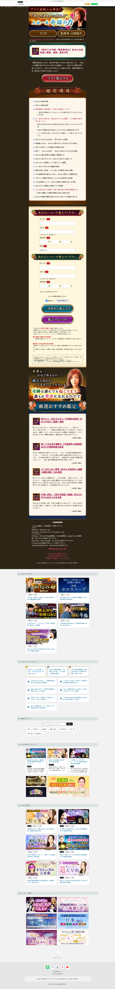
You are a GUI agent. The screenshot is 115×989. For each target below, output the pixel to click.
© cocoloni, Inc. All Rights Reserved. (57, 984)
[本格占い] (20, 4)
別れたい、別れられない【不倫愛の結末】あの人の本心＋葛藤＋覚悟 (61, 420)
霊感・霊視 (53, 729)
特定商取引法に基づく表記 (57, 549)
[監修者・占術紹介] (71, 36)
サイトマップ (64, 558)
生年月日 (43, 237)
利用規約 (57, 361)
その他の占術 (62, 729)
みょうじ (43, 219)
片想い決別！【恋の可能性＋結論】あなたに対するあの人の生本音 (61, 496)
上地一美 (72, 729)
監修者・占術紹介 (52, 558)
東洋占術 (35, 729)
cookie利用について (57, 971)
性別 (41, 246)
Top (57, 556)
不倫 (28, 729)
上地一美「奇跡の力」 (49, 39)
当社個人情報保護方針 (39, 360)
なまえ (42, 227)
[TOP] (43, 36)
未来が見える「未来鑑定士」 (35, 733)
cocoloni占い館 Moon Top (36, 39)
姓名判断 (44, 729)
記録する (51, 301)
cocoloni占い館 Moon (57, 973)
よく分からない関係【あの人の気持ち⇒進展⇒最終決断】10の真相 (61, 470)
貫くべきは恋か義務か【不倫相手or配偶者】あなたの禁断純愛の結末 (61, 445)
